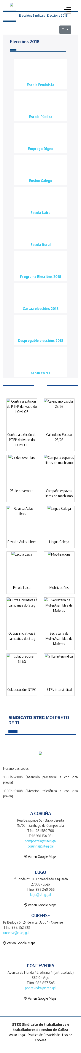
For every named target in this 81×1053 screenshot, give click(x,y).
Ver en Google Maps (42, 856)
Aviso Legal (17, 1035)
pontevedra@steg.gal (40, 988)
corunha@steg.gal (41, 846)
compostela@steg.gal (40, 841)
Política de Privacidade (44, 1035)
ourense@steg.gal (16, 932)
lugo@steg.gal (40, 894)
